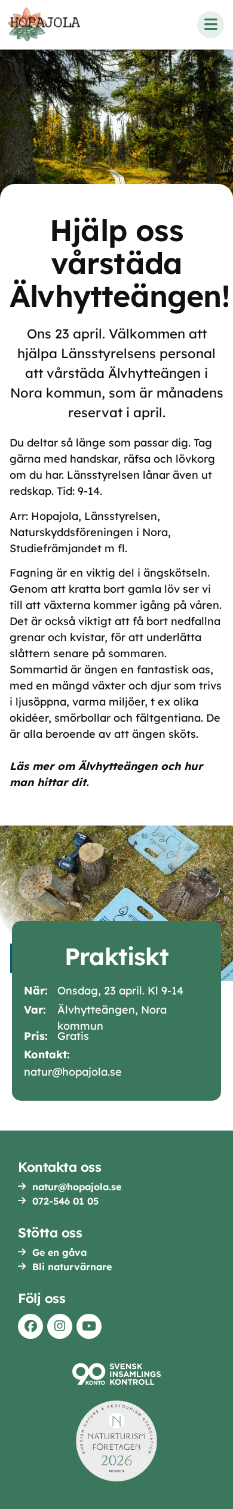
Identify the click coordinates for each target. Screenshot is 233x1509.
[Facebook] (30, 1326)
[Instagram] (59, 1326)
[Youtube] (89, 1326)
